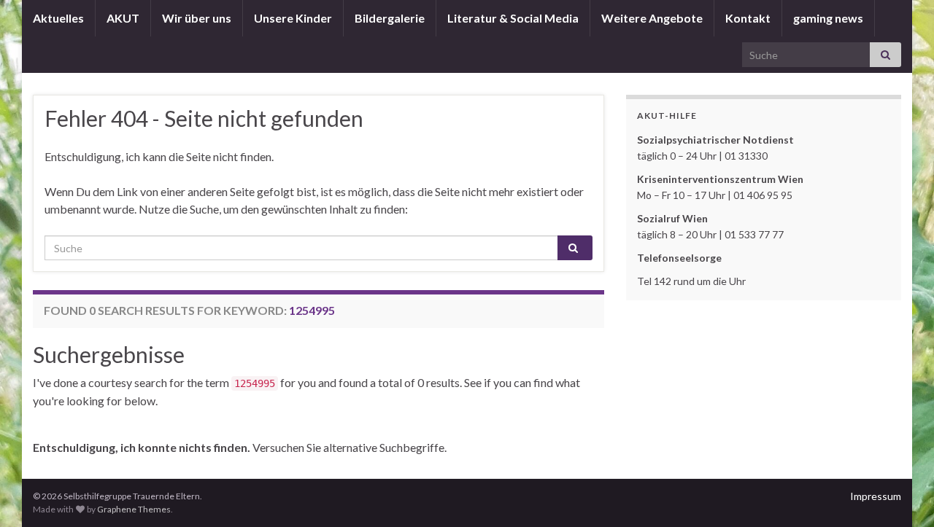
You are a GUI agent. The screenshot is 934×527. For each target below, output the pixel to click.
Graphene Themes (134, 509)
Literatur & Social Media (513, 18)
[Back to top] (901, 494)
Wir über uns (196, 18)
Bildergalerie (390, 18)
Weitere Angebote (652, 18)
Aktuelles (58, 18)
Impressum (875, 496)
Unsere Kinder (293, 18)
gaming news (828, 18)
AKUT (123, 18)
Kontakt (748, 18)
